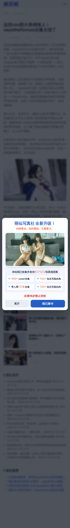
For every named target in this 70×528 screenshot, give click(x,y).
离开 (17, 303)
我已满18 (47, 303)
